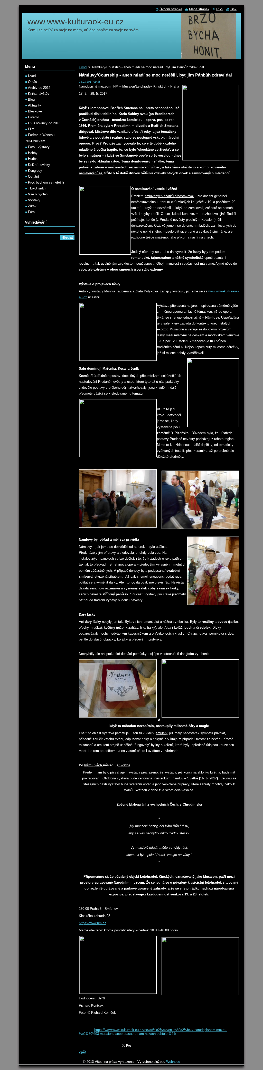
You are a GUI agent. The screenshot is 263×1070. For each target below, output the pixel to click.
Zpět (82, 1052)
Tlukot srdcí (37, 188)
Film (31, 129)
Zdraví (32, 206)
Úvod (83, 67)
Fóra (31, 212)
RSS (219, 9)
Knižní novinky (39, 165)
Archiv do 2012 (39, 88)
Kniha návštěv (38, 93)
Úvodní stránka (170, 9)
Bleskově (35, 111)
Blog (31, 99)
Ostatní (33, 176)
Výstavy (34, 200)
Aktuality (34, 105)
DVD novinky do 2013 (44, 123)
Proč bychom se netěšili (46, 182)
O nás (32, 82)
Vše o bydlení (38, 194)
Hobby (32, 153)
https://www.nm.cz (92, 923)
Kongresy (35, 171)
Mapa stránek (199, 9)
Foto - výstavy (39, 147)
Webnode (173, 1062)
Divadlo (33, 117)
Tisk (233, 9)
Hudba (32, 159)
